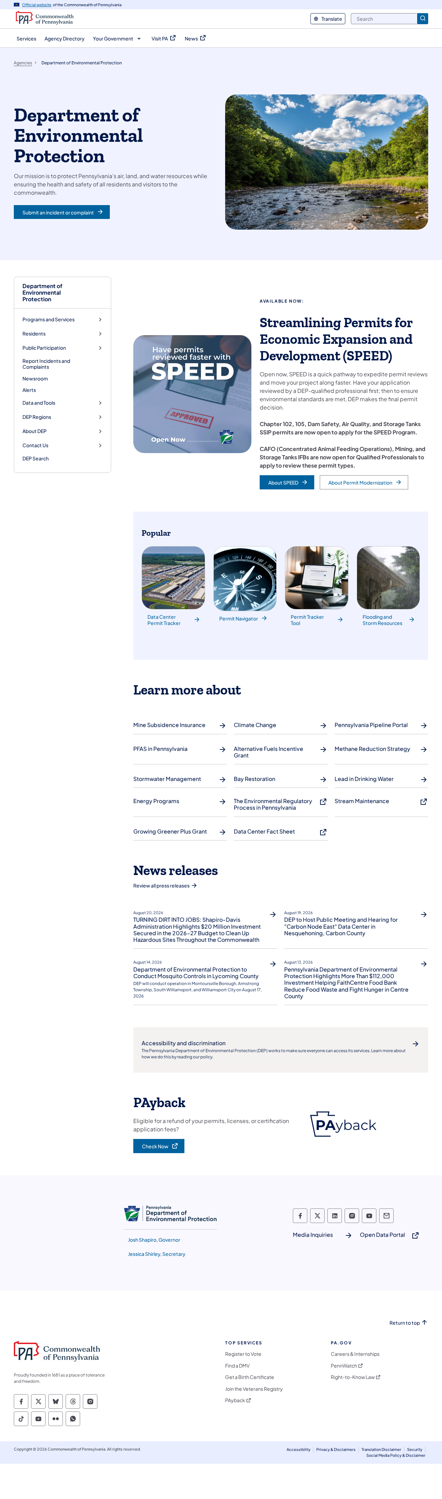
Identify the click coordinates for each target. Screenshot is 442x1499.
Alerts (29, 390)
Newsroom (35, 378)
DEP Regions (36, 417)
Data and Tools (38, 403)
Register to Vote (243, 1354)
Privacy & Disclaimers (336, 1449)
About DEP (34, 431)
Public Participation (44, 348)
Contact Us (35, 445)
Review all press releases (161, 885)
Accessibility (298, 1449)
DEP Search (35, 458)
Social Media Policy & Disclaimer (395, 1455)
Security (414, 1449)
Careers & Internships (355, 1354)
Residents (34, 334)
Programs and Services (48, 319)
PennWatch (344, 1366)
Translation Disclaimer (381, 1449)
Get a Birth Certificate (249, 1377)
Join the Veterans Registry (254, 1389)
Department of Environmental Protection (42, 293)
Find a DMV (237, 1366)
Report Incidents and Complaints (46, 364)
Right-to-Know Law (353, 1377)
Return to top (405, 1323)
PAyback (235, 1400)
